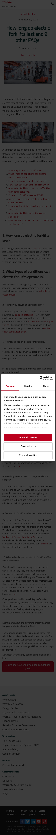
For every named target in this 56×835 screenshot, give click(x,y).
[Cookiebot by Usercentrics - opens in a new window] (40, 378)
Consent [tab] (10, 386)
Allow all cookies (28, 437)
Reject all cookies (28, 455)
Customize (26, 446)
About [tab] (46, 386)
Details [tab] (28, 386)
